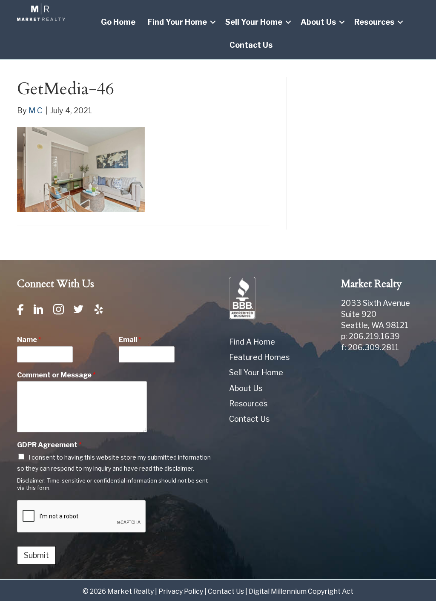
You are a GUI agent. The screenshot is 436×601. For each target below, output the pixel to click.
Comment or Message (56, 375)
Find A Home (252, 341)
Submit (36, 555)
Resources (374, 21)
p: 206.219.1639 (370, 336)
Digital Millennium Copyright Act (301, 591)
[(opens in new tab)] (242, 297)
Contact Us (250, 44)
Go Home (118, 21)
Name (29, 340)
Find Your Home (177, 21)
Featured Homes (259, 357)
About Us (318, 21)
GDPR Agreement (49, 445)
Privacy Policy (180, 591)
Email (130, 340)
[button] (213, 22)
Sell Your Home (253, 21)
